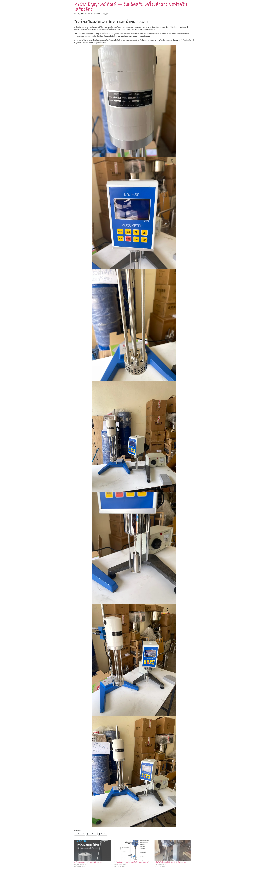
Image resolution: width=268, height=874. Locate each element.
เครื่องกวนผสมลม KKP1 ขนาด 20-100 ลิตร (88, 862)
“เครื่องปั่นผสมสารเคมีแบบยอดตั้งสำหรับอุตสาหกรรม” (131, 862)
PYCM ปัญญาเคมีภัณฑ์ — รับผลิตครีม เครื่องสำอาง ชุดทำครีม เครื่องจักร (130, 7)
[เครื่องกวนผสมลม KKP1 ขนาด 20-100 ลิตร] (93, 850)
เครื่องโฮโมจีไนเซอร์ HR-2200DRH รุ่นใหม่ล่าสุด (170, 862)
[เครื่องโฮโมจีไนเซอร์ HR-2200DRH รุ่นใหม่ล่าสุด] (174, 850)
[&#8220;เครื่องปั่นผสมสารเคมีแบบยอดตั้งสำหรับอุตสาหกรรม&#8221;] (133, 850)
